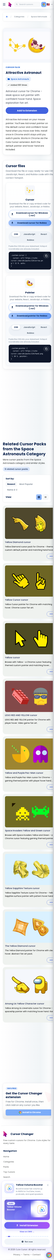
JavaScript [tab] (29, 234)
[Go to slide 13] (29, 1236)
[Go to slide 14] (31, 1236)
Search (6, 1177)
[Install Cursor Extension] (43, 4)
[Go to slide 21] (43, 1236)
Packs (6, 1166)
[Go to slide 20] (42, 1236)
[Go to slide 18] (38, 1236)
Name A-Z (12, 489)
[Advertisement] (27, 404)
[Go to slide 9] (22, 1236)
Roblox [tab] (30, 240)
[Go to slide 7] (18, 1236)
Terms (26, 1254)
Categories (8, 1161)
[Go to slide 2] (9, 1236)
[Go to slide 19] (40, 1236)
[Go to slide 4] (13, 1236)
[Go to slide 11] (25, 1236)
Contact (36, 1254)
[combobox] (27, 4)
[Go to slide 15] (33, 1236)
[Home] (7, 16)
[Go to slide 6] (16, 1236)
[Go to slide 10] (24, 1236)
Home (6, 1156)
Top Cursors (9, 1172)
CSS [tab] (16, 234)
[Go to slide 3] (11, 1236)
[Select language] (49, 4)
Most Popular (26, 484)
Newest (11, 484)
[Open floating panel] (49, 1255)
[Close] (48, 1185)
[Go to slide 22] (45, 1236)
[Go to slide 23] (47, 1236)
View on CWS (26, 1231)
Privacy (16, 1254)
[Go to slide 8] (20, 1236)
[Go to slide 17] (36, 1236)
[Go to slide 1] (6, 1236)
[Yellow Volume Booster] (27, 1209)
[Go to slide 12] (27, 1236)
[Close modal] (47, 614)
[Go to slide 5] (15, 1236)
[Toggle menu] (4, 4)
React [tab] (44, 234)
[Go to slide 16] (34, 1236)
